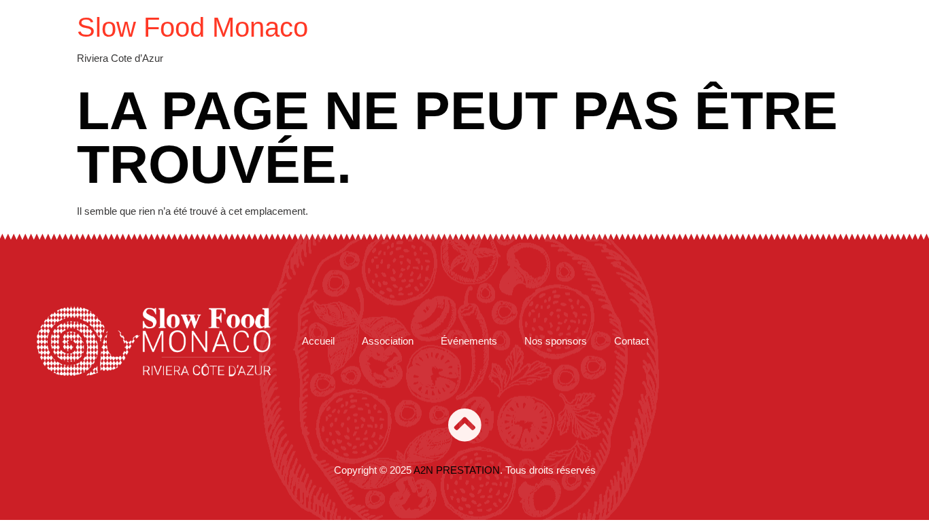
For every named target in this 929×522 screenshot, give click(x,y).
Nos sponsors (555, 341)
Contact (631, 341)
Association (387, 341)
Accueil (318, 341)
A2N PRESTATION (456, 470)
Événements (469, 341)
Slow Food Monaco (192, 27)
